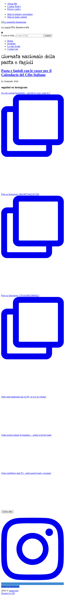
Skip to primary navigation (20, 14)
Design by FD (8, 593)
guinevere (13, 590)
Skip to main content (17, 17)
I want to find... (8, 35)
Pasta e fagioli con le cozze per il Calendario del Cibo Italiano (26, 73)
